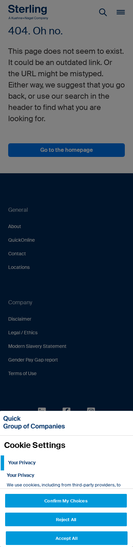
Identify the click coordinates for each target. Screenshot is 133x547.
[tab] (66, 462)
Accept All (66, 538)
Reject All (66, 519)
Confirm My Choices (65, 501)
